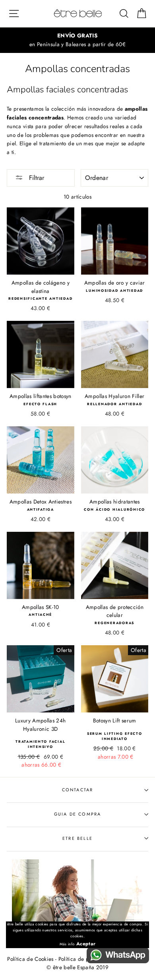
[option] (77, 40)
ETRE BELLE (77, 838)
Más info (67, 944)
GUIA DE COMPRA (77, 814)
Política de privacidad (85, 959)
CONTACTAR (77, 790)
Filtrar (35, 177)
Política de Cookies (30, 959)
